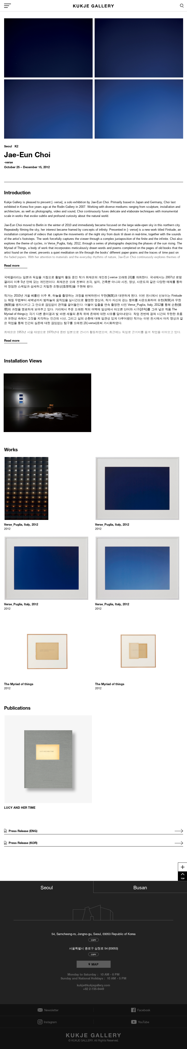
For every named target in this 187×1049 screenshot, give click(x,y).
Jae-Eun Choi (27, 153)
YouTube (143, 1022)
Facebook (143, 1010)
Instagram (50, 1021)
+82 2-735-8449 (93, 988)
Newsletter (50, 1010)
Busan (140, 886)
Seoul (47, 886)
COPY (93, 939)
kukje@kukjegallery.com (93, 985)
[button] (48, 400)
